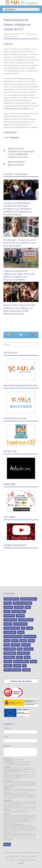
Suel (21, 863)
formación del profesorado (13, 636)
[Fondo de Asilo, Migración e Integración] (17, 717)
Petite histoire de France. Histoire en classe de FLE (17, 24)
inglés (7, 645)
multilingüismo (9, 657)
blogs (28, 34)
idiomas (14, 640)
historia (14, 37)
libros (19, 649)
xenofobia (26, 670)
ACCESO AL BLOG (10, 132)
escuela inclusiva (10, 632)
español (20, 632)
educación (8, 624)
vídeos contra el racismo (12, 670)
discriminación (9, 615)
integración (25, 645)
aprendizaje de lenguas (28, 599)
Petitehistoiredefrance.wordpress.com (18, 109)
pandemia (8, 661)
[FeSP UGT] (13, 696)
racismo (33, 661)
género (7, 640)
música (27, 657)
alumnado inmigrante (11, 599)
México (19, 657)
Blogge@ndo (14, 137)
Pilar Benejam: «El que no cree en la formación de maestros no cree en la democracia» (20, 243)
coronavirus (19, 607)
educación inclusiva (20, 624)
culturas (7, 611)
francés (34, 34)
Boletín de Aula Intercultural (22, 603)
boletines (8, 603)
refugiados (8, 665)
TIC (24, 665)
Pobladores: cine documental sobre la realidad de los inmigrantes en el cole (21, 154)
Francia (7, 37)
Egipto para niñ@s (16, 165)
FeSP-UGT (15, 857)
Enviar (7, 844)
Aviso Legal (20, 860)
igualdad (23, 640)
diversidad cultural (10, 620)
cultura (28, 607)
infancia (31, 640)
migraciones (28, 649)
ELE (23, 628)
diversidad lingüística (25, 620)
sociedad (17, 665)
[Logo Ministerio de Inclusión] (21, 707)
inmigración (15, 645)
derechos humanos (19, 611)
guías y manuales (29, 636)
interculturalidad (10, 649)
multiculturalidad (10, 653)
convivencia (8, 607)
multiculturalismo (23, 653)
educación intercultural (12, 628)
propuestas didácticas (21, 661)
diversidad (20, 615)
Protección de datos (21, 681)
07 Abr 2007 (19, 34)
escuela (29, 628)
